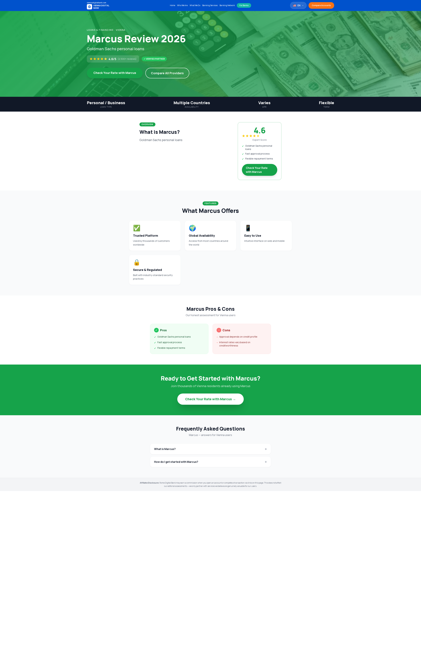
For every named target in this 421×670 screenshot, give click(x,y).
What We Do (195, 5)
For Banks (243, 5)
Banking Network (227, 5)
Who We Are (182, 5)
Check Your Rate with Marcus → (210, 399)
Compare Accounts (321, 5)
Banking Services (210, 5)
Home (172, 5)
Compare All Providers (167, 73)
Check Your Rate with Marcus (114, 73)
